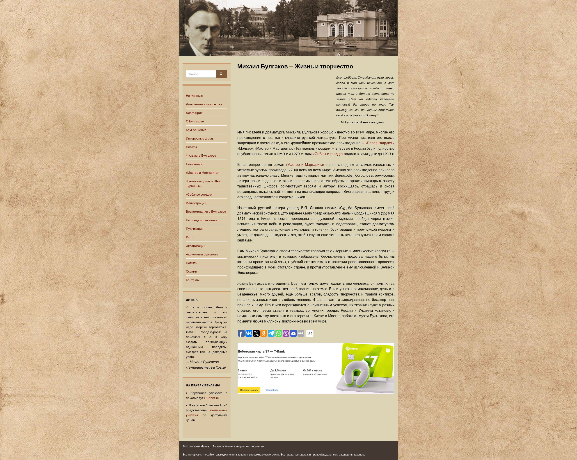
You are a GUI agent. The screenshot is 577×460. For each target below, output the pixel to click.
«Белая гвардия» (380, 143)
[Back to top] (566, 449)
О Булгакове (195, 121)
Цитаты (191, 147)
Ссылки (191, 271)
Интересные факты (200, 138)
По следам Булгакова (201, 220)
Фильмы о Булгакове (201, 155)
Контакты (192, 280)
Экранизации (195, 246)
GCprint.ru (211, 398)
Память (191, 263)
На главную (194, 95)
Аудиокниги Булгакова (202, 254)
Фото (189, 237)
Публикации (195, 228)
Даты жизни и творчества (204, 104)
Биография (194, 113)
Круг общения (196, 130)
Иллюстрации (196, 203)
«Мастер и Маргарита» (202, 172)
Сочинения (194, 164)
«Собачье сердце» (199, 194)
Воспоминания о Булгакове (206, 211)
